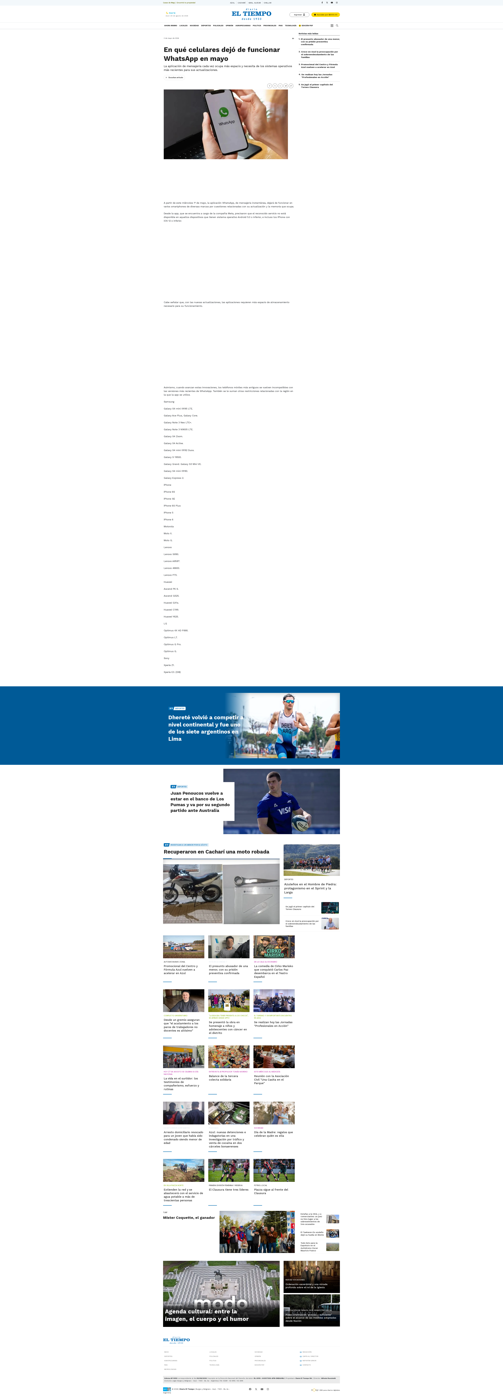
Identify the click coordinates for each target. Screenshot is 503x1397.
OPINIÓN (229, 26)
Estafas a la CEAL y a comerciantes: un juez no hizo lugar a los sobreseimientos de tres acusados (311, 1219)
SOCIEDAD (194, 26)
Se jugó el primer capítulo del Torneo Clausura (317, 86)
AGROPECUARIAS (243, 26)
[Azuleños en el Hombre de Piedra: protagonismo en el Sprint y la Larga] (312, 860)
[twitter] (327, 3)
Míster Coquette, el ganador (189, 1217)
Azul (232, 3)
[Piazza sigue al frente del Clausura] (274, 1170)
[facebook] (322, 3)
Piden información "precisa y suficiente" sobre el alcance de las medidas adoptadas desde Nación (311, 1317)
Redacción (307, 1352)
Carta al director (310, 1356)
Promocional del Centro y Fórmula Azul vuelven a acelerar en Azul (319, 66)
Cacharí (241, 3)
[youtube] (332, 3)
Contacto (307, 1365)
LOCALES (183, 26)
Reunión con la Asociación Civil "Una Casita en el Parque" (271, 1079)
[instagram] (337, 3)
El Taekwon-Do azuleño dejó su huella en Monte (312, 1233)
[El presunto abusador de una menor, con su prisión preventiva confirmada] (229, 946)
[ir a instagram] (268, 1389)
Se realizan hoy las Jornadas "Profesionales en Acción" (316, 75)
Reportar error (309, 1361)
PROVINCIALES (269, 26)
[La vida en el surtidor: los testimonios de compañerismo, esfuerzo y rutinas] (183, 1056)
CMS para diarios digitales (329, 1390)
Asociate (326, 15)
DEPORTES (206, 26)
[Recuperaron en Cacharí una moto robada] (221, 891)
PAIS (281, 26)
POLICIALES (218, 26)
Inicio (166, 1352)
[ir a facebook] (250, 1389)
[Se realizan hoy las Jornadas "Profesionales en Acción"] (274, 1000)
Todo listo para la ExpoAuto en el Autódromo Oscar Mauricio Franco (309, 1247)
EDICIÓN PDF (307, 26)
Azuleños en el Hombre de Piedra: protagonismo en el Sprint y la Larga (310, 888)
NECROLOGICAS (170, 1369)
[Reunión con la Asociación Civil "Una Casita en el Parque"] (274, 1056)
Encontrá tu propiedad (186, 3)
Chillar (267, 3)
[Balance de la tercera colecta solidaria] (229, 1056)
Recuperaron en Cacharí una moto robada (216, 852)
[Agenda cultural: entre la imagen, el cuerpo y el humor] (221, 1293)
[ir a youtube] (262, 1389)
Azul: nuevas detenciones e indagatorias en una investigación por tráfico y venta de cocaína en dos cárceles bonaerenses (227, 1139)
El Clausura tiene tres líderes (228, 1189)
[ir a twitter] (256, 1389)
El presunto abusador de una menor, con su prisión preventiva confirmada (320, 42)
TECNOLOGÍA (290, 26)
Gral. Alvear (254, 3)
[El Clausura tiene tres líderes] (229, 1170)
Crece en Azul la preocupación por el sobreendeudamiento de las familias (319, 54)
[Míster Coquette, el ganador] (257, 1232)
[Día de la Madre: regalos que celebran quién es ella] (274, 1113)
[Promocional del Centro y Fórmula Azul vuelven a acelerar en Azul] (183, 946)
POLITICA (257, 26)
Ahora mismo (170, 26)
